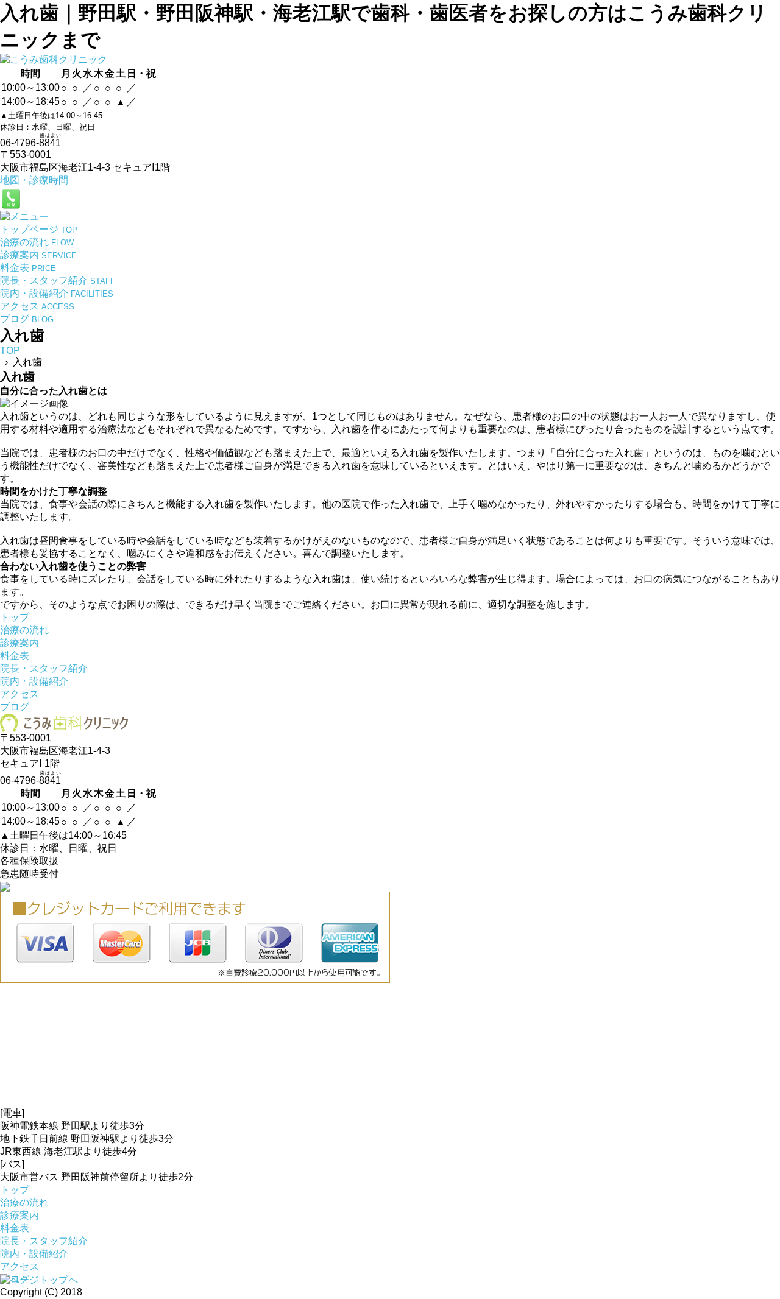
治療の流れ (24, 630)
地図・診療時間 (34, 180)
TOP (10, 350)
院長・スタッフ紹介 (44, 668)
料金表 (14, 655)
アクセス (19, 694)
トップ (14, 617)
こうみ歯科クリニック (133, 1292)
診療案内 (19, 643)
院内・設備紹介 (34, 681)
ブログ (14, 707)
